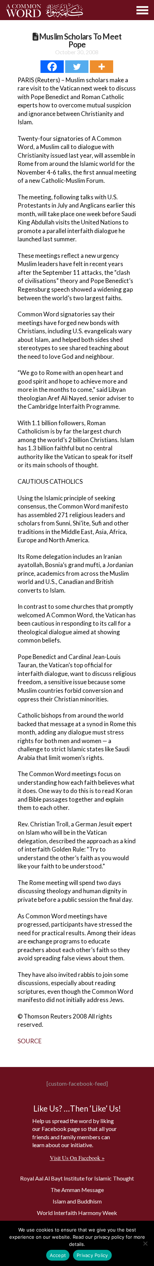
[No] (145, 1243)
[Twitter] (76, 66)
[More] (101, 66)
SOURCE (30, 1041)
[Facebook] (52, 66)
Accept (58, 1255)
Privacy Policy (92, 1255)
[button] (142, 10)
